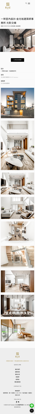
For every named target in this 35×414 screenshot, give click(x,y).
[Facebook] (16, 402)
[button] (17, 60)
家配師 (17, 377)
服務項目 (17, 372)
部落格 (17, 379)
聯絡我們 (17, 390)
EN (31, 410)
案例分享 (17, 374)
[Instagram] (18, 402)
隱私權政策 (17, 382)
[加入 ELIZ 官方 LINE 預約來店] (31, 405)
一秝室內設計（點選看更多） (9, 71)
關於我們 (17, 369)
